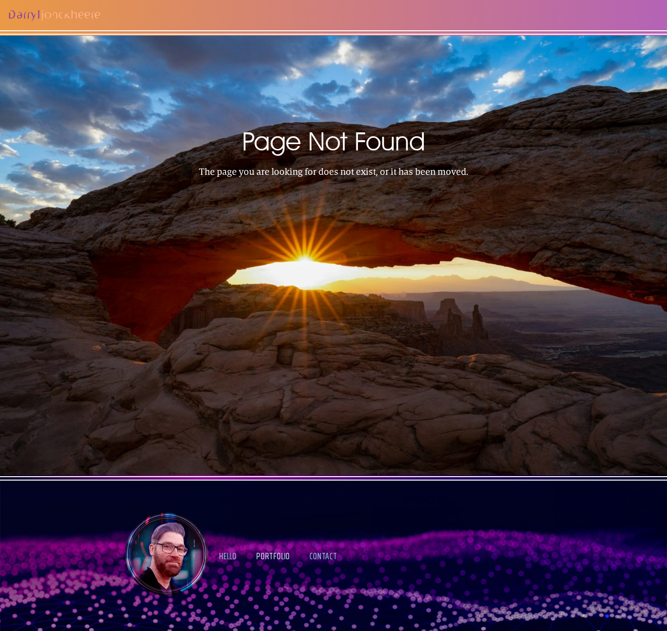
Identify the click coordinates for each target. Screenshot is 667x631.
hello (228, 555)
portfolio (273, 555)
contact (323, 555)
